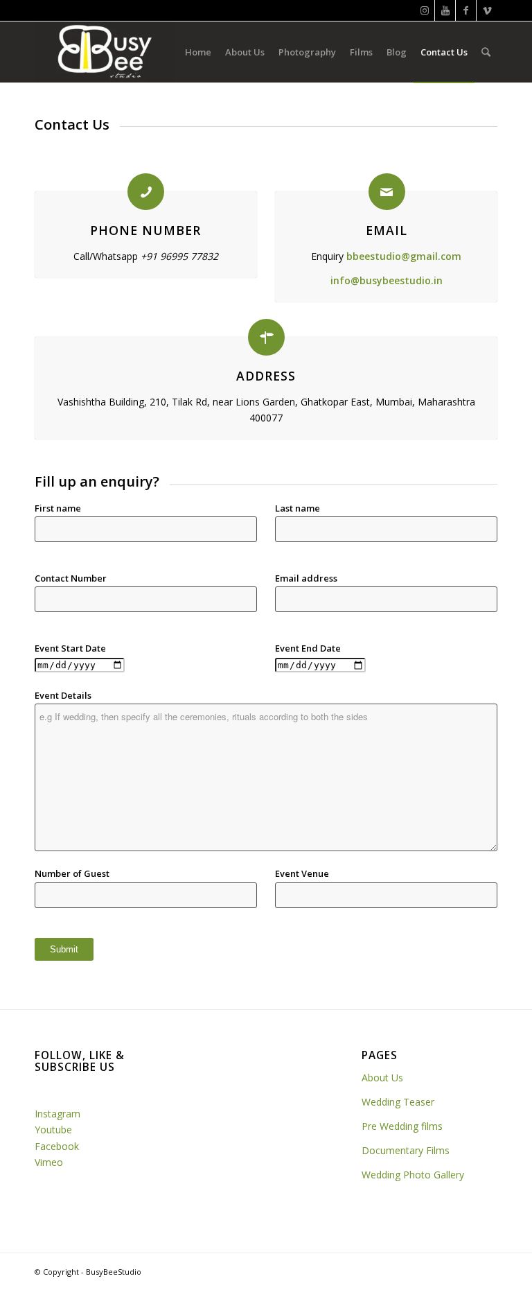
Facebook (58, 1146)
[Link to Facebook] (466, 10)
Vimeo (49, 1162)
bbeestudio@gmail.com (403, 256)
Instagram (57, 1113)
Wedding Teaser (398, 1101)
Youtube (53, 1129)
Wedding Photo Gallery (413, 1174)
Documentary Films (406, 1150)
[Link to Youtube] (445, 10)
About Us (384, 1077)
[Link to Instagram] (424, 10)
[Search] (486, 51)
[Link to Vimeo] (487, 10)
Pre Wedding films (402, 1126)
